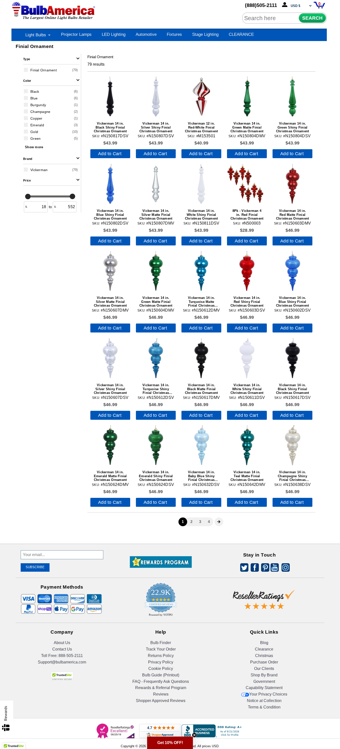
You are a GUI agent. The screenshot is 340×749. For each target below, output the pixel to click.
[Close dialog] (221, 331)
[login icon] (285, 5)
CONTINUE (170, 427)
